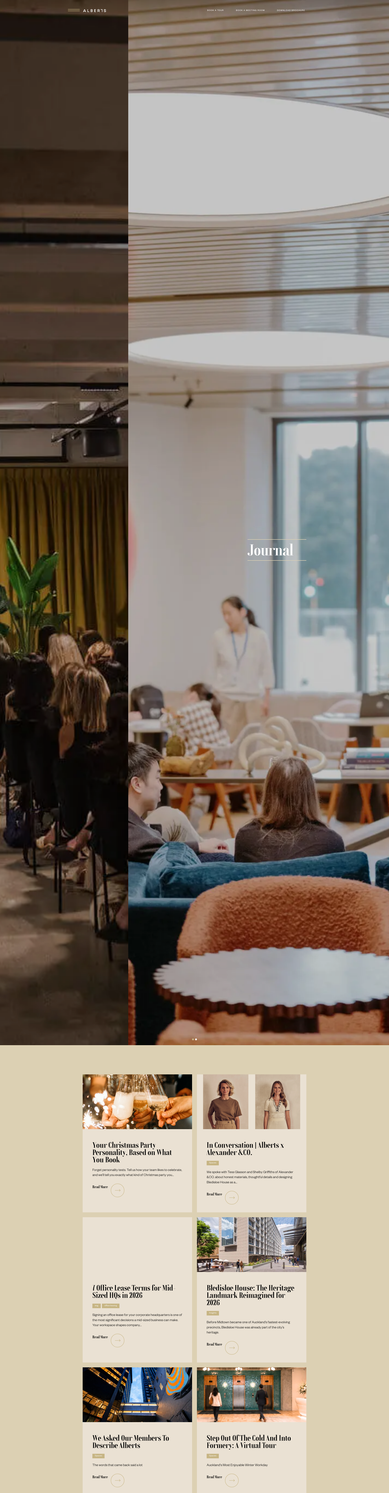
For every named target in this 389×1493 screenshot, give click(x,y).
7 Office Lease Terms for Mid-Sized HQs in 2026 (134, 1291)
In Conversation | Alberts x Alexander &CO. (245, 1149)
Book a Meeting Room (250, 11)
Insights (213, 1313)
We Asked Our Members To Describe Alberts (130, 1442)
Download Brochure (291, 11)
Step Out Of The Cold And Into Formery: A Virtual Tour (249, 1442)
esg (96, 1306)
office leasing (110, 1306)
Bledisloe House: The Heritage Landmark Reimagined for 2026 (250, 1295)
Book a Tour (215, 11)
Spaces (212, 1163)
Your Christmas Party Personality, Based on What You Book (132, 1152)
